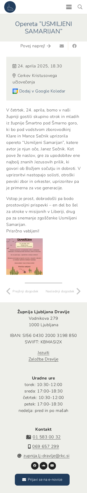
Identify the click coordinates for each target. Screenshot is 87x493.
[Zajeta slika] (24, 256)
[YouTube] (52, 466)
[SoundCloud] (43, 466)
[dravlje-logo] (10, 7)
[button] (69, 7)
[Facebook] (35, 466)
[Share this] (74, 46)
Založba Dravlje (43, 359)
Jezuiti (43, 352)
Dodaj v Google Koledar (42, 91)
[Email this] (62, 46)
